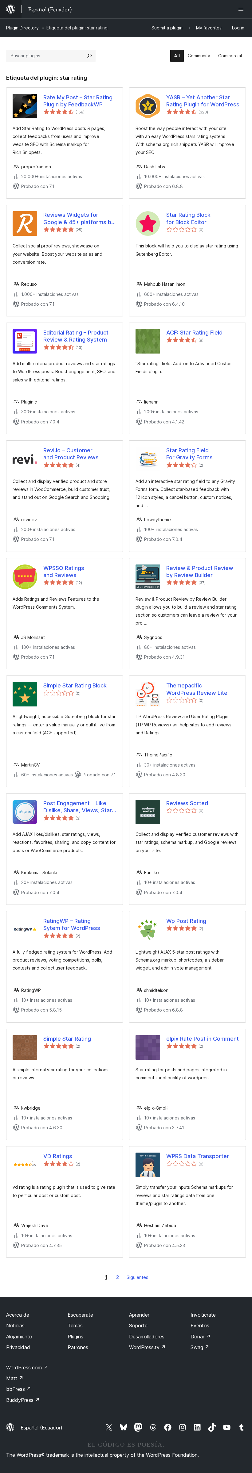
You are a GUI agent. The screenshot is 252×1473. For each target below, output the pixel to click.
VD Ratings (57, 1156)
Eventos (200, 1325)
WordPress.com (27, 1367)
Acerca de (17, 1315)
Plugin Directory (22, 27)
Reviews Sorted (187, 803)
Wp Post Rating (186, 921)
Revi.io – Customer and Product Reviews (71, 454)
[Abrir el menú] (242, 9)
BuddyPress (23, 1400)
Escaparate (80, 1315)
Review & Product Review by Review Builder (199, 571)
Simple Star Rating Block (75, 685)
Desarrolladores (146, 1336)
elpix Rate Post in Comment (202, 1038)
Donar (201, 1336)
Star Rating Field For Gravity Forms (189, 454)
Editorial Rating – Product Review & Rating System (75, 336)
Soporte (138, 1325)
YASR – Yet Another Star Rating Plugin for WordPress (202, 101)
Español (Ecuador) (41, 1428)
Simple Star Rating (67, 1038)
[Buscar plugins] (89, 56)
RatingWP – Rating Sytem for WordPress (71, 924)
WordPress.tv (147, 1347)
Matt (14, 1378)
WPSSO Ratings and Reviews (63, 571)
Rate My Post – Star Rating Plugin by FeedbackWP (77, 101)
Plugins (75, 1336)
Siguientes (137, 1277)
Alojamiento (19, 1336)
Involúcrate (203, 1315)
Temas (75, 1325)
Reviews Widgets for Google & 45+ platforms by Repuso (78, 219)
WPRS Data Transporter (197, 1156)
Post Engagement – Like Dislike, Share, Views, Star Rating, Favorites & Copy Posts (77, 807)
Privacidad (18, 1347)
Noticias (15, 1325)
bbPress (18, 1389)
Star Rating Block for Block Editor (188, 218)
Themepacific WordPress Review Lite (196, 689)
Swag (200, 1347)
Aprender (139, 1315)
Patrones (78, 1347)
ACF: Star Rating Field (194, 332)
